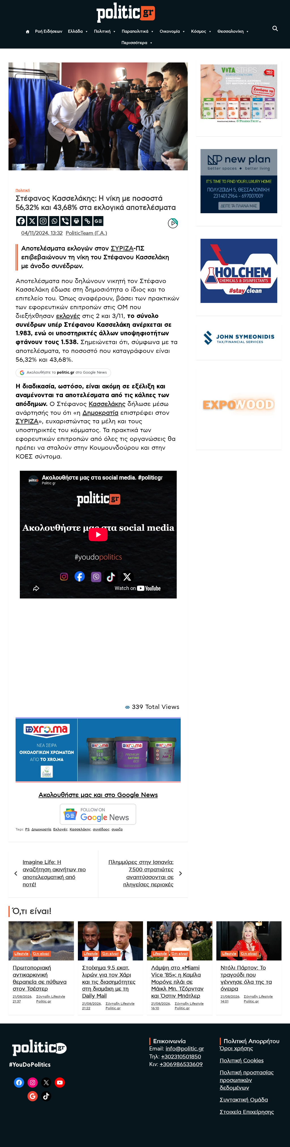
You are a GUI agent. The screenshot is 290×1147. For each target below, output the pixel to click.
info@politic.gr (185, 1049)
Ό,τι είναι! (41, 953)
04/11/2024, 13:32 (42, 233)
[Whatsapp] (54, 221)
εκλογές (68, 316)
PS (27, 829)
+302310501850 (181, 1057)
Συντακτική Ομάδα (244, 1100)
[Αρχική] (27, 31)
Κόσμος (198, 32)
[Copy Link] (87, 221)
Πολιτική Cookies (242, 1061)
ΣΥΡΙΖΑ (122, 248)
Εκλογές (60, 829)
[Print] (76, 221)
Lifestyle (21, 953)
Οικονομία (170, 32)
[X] (32, 221)
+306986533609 (181, 1064)
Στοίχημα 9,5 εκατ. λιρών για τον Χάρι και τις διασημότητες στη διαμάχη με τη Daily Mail (109, 982)
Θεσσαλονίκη (231, 32)
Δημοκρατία (100, 413)
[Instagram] (43, 221)
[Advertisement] (98, 657)
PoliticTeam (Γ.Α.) (86, 233)
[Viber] (65, 221)
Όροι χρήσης (236, 1048)
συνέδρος (101, 829)
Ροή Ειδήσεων (48, 32)
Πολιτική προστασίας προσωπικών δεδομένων (247, 1080)
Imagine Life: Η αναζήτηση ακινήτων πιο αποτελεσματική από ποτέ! (54, 874)
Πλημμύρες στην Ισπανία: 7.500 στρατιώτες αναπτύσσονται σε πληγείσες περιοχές (141, 874)
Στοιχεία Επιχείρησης (247, 1112)
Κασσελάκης (107, 404)
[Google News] (98, 221)
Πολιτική (102, 32)
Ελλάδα (75, 32)
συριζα (117, 829)
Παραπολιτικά (135, 32)
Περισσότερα (134, 43)
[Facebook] (21, 221)
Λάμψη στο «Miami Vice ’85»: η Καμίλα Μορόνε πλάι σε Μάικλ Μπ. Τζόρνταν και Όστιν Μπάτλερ (177, 982)
